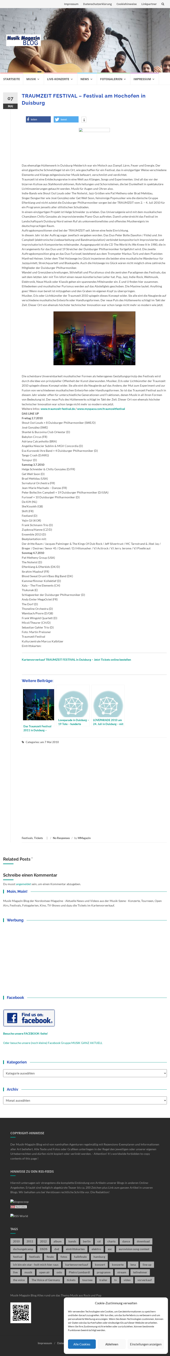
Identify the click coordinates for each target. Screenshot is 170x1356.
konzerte (118, 1264)
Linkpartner (149, 4)
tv (115, 1280)
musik (28, 1272)
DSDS (43, 1249)
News (84, 79)
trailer (103, 1280)
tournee (87, 1280)
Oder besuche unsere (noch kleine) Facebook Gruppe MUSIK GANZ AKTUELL (52, 1043)
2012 (43, 1241)
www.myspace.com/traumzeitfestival (101, 408)
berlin (87, 1241)
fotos (64, 1256)
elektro (96, 1249)
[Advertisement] (105, 40)
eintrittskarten (75, 1249)
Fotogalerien (111, 79)
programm (103, 1272)
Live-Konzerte (58, 79)
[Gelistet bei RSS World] (19, 1215)
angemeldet (23, 884)
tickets (71, 1280)
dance (126, 1241)
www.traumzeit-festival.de (58, 408)
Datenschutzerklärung (97, 4)
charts (111, 1241)
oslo (59, 1272)
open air (44, 1272)
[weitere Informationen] (84, 120)
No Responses (61, 838)
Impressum (71, 4)
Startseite (11, 79)
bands (72, 1241)
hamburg (99, 1256)
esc (110, 1249)
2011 (30, 1241)
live (15, 1272)
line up (147, 1264)
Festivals (27, 838)
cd (99, 1241)
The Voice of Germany (46, 1280)
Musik (31, 79)
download (143, 1241)
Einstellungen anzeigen (146, 1344)
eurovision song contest (134, 1249)
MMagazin (84, 838)
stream (121, 1272)
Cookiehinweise (127, 4)
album (57, 1241)
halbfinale (80, 1256)
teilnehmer (140, 1272)
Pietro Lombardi (79, 1272)
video (127, 1280)
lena (133, 1264)
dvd (56, 1249)
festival (17, 1256)
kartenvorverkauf (76, 1264)
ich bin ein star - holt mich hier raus (35, 1264)
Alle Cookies (81, 1344)
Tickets (38, 838)
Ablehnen (111, 1344)
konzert (100, 1264)
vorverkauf (144, 1280)
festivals (34, 1256)
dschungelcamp (23, 1249)
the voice (19, 1280)
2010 (16, 1241)
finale (50, 1256)
